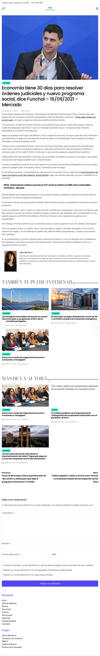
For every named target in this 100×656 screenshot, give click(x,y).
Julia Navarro (25, 111)
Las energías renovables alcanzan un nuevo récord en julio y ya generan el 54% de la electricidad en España (24, 319)
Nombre (6, 543)
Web (54, 554)
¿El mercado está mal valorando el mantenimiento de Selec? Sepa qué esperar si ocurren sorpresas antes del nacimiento (24, 456)
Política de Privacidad (12, 647)
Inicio (4, 600)
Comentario (8, 513)
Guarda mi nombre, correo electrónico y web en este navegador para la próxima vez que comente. (48, 565)
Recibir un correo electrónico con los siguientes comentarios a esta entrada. (38, 570)
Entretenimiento (9, 621)
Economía (6, 83)
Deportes (6, 618)
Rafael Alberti (22, 325)
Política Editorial (9, 644)
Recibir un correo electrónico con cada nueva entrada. (28, 575)
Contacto (6, 624)
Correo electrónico (11, 554)
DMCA (5, 641)
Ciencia (54, 410)
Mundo (5, 606)
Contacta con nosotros (12, 638)
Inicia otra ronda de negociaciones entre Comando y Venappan (23, 358)
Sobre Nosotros (9, 635)
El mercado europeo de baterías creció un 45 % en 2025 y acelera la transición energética (74, 317)
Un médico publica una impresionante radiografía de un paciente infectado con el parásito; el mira (74, 415)
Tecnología (7, 615)
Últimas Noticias (9, 603)
